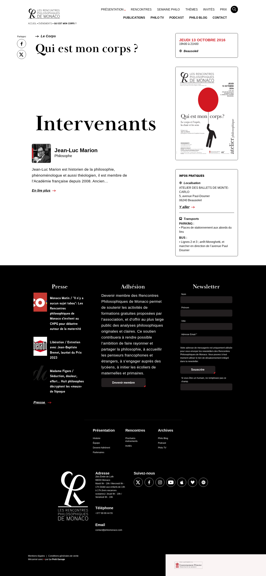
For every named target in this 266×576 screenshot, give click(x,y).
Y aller (184, 207)
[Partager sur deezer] (192, 482)
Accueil (32, 23)
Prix (223, 9)
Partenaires (98, 452)
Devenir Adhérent (101, 447)
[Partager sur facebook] (21, 43)
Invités (209, 9)
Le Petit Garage (57, 559)
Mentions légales (36, 556)
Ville (183, 321)
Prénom (185, 307)
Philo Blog (198, 17)
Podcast (176, 17)
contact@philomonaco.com (108, 530)
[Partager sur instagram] (159, 482)
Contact (220, 17)
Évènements (45, 23)
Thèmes (191, 9)
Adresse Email (189, 334)
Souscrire (197, 369)
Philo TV (157, 17)
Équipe (96, 443)
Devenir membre (123, 382)
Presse (39, 402)
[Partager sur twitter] (21, 54)
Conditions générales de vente (63, 556)
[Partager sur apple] (181, 482)
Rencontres (141, 9)
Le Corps (48, 36)
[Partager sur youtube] (170, 482)
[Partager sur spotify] (203, 482)
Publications (134, 17)
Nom (183, 294)
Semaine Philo (168, 9)
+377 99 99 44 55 (104, 513)
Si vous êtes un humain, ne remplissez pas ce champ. (203, 380)
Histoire (96, 438)
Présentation (112, 9)
